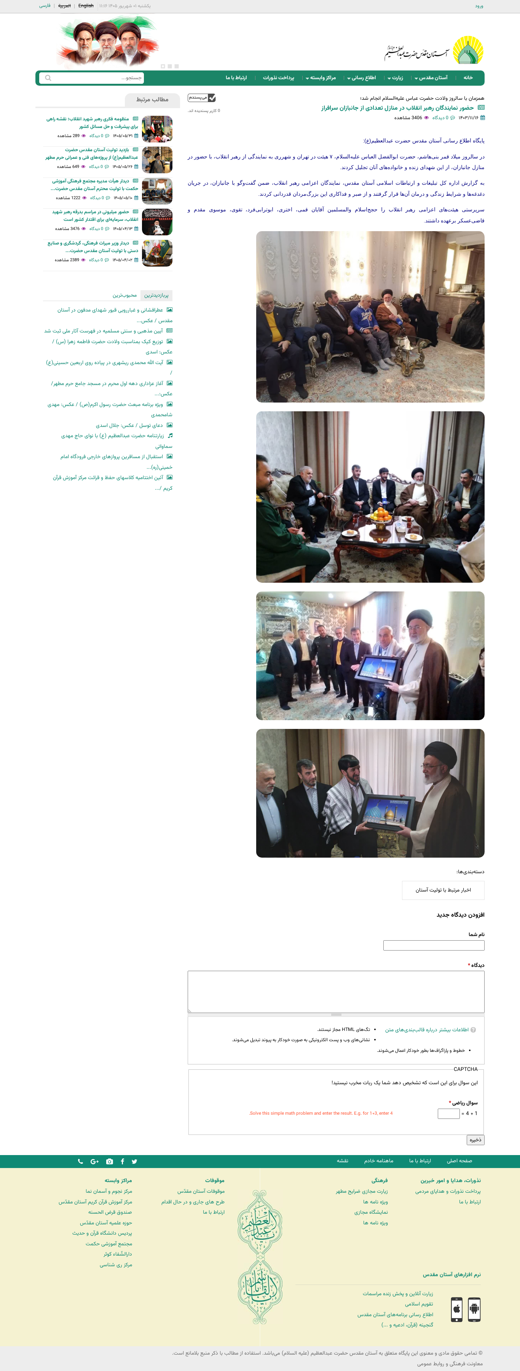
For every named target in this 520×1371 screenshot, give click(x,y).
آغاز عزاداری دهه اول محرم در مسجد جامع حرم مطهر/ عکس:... (111, 389)
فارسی (45, 6)
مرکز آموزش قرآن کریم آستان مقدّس (95, 1202)
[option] (107, 41)
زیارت (400, 80)
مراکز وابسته (325, 80)
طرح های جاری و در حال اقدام (193, 1202)
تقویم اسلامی (419, 1304)
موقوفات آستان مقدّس (201, 1191)
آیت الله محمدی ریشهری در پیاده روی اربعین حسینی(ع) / (109, 368)
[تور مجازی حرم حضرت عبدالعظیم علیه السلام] (30, 62)
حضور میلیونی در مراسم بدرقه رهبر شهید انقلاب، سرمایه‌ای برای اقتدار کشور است (95, 216)
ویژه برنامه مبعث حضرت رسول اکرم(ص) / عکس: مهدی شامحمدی (110, 410)
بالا (202, 97)
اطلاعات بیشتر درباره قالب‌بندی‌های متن (427, 1030)
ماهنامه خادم (378, 1161)
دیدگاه (476, 966)
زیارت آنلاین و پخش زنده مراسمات (398, 1294)
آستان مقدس (435, 80)
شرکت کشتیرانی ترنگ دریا (26, 1291)
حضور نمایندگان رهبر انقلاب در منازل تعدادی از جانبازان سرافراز (397, 108)
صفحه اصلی (459, 1161)
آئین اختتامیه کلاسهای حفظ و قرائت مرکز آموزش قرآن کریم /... (112, 483)
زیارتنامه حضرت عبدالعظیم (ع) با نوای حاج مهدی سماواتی (116, 441)
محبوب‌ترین (125, 295)
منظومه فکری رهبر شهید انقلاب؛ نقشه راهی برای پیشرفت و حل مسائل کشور (92, 123)
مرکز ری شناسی (116, 1265)
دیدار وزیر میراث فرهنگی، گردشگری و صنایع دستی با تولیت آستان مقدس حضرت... (93, 247)
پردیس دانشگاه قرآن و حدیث (102, 1233)
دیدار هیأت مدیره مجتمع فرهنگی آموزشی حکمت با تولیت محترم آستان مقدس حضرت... (94, 185)
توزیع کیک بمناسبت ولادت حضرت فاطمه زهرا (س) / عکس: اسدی (112, 347)
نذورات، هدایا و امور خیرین (451, 1181)
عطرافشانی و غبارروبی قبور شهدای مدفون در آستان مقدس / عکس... (114, 315)
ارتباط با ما (236, 78)
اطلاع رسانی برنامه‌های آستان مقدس (395, 1315)
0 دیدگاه (440, 118)
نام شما (477, 935)
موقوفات (215, 1181)
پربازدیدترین (156, 295)
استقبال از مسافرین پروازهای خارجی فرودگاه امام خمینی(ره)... (116, 462)
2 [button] (169, 66)
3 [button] (163, 66)
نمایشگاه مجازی (371, 1212)
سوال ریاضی (463, 1103)
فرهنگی (380, 1181)
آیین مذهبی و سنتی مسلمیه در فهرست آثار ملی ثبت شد (103, 331)
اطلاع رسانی (366, 80)
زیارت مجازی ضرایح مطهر (362, 1191)
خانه (468, 78)
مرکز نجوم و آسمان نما (109, 1191)
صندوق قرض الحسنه (110, 1212)
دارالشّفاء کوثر (118, 1254)
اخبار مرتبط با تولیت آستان (443, 890)
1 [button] (176, 66)
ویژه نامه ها (375, 1202)
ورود (479, 6)
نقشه (342, 1161)
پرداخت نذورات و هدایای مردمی (448, 1191)
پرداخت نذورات (278, 78)
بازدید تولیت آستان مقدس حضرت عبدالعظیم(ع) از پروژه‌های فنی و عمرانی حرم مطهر (91, 153)
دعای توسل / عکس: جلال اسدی (129, 426)
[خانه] (434, 39)
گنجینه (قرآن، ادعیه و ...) (407, 1325)
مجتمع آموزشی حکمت (109, 1244)
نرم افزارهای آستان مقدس (452, 1275)
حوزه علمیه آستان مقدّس (106, 1223)
